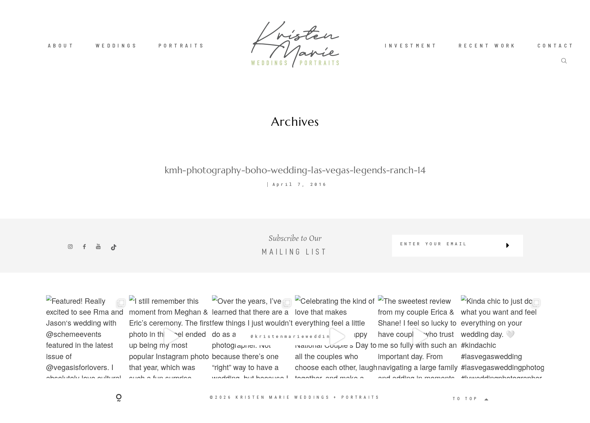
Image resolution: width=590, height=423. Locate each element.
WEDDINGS (117, 45)
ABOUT (61, 45)
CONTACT (556, 45)
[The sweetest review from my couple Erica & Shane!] (419, 336)
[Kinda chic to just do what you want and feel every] (502, 336)
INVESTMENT (411, 45)
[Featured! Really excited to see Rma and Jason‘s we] (87, 336)
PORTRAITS (181, 45)
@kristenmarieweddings (295, 336)
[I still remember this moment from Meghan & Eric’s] (170, 336)
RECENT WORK (488, 45)
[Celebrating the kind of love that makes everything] (336, 336)
